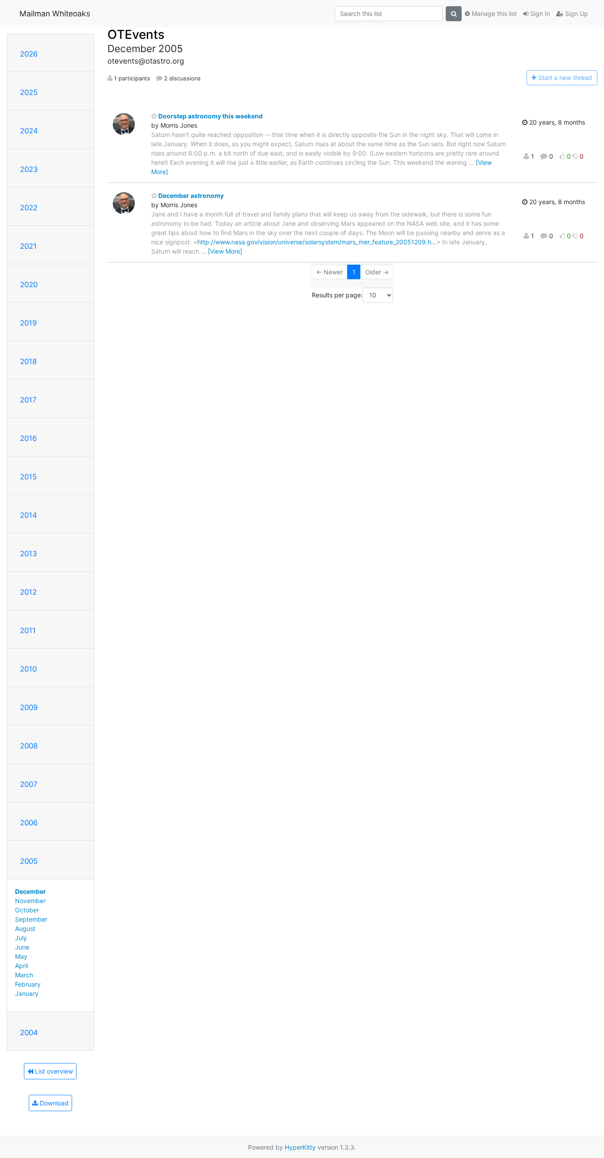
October (27, 910)
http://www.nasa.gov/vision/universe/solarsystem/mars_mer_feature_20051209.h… (316, 242)
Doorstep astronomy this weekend (210, 116)
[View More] (225, 251)
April (21, 965)
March (24, 975)
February (28, 984)
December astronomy (190, 195)
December (30, 891)
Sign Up (575, 13)
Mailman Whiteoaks (54, 13)
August (25, 928)
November (30, 900)
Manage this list (493, 13)
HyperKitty (300, 1147)
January (26, 993)
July (21, 938)
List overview (53, 1071)
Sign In (539, 13)
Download (53, 1103)
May (21, 956)
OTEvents (135, 34)
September (31, 919)
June (22, 947)
